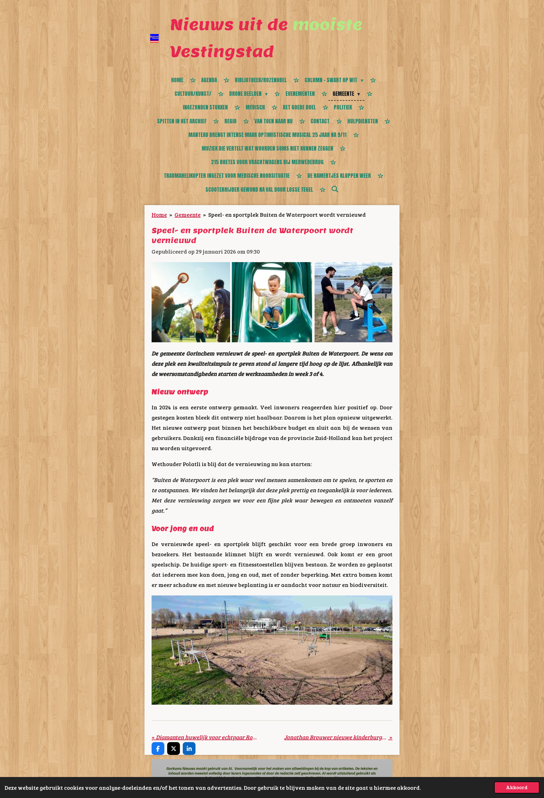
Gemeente (188, 214)
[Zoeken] (335, 189)
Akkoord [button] (517, 787)
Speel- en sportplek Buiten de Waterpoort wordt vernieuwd (287, 214)
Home (159, 214)
